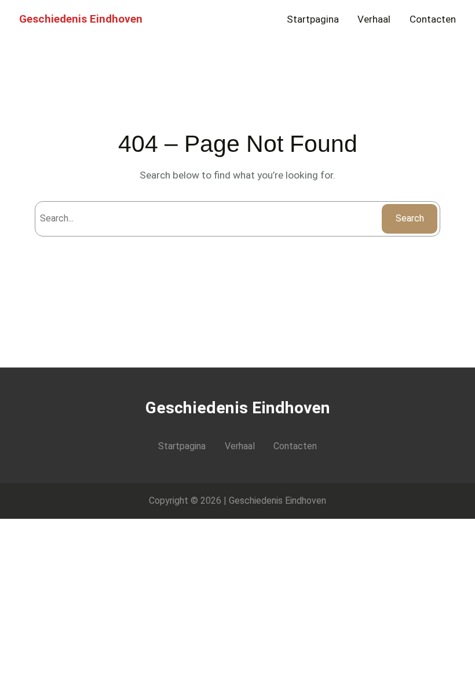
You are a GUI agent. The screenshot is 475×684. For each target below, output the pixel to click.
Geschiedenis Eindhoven (80, 19)
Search (410, 218)
